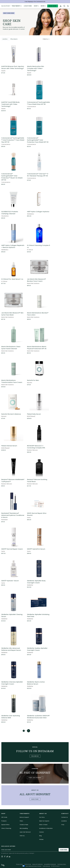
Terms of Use (27, 864)
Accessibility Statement (50, 864)
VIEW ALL (22, 836)
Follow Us (35, 756)
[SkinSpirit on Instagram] (2, 857)
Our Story (35, 799)
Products (3, 821)
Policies (41, 839)
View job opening (35, 777)
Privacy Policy (19, 864)
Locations (28, 6)
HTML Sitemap (46, 866)
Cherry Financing (6, 828)
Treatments (16, 6)
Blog (40, 836)
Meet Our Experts (44, 821)
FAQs (62, 824)
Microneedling (24, 828)
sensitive (5, 39)
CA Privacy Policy (61, 864)
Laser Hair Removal (25, 832)
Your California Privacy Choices (33, 866)
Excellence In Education (46, 828)
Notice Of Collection (37, 864)
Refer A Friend (43, 824)
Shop (36, 6)
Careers (41, 832)
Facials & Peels (24, 824)
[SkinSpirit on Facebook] (5, 857)
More (43, 6)
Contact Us (64, 817)
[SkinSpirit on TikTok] (7, 857)
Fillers (21, 821)
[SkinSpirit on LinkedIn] (9, 857)
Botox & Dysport (24, 817)
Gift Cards (4, 817)
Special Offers (5, 824)
